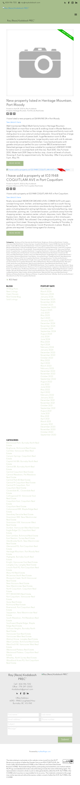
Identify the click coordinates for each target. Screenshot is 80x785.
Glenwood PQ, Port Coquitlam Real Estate (28, 186)
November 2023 (48, 355)
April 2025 (45, 318)
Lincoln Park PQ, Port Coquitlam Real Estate (19, 261)
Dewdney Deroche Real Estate (20, 253)
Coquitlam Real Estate (42, 251)
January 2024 (47, 350)
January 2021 (47, 424)
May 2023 (45, 360)
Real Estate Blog (13, 297)
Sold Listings (12, 300)
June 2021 (45, 414)
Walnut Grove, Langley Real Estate (22, 639)
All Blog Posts (12, 289)
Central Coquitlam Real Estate (44, 245)
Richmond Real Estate (20, 267)
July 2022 (45, 384)
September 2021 (48, 408)
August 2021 (46, 411)
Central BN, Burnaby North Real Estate (22, 245)
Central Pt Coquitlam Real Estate (48, 247)
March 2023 (46, 366)
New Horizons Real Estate (36, 263)
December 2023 (48, 353)
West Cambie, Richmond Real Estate (30, 272)
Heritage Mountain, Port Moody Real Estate (28, 111)
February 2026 (47, 294)
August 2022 (46, 382)
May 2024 (45, 342)
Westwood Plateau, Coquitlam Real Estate (38, 274)
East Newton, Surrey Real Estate (38, 256)
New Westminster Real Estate (54, 263)
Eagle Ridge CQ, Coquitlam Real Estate (59, 254)
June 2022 (45, 387)
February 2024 (47, 347)
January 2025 (47, 321)
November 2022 (48, 374)
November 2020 (48, 429)
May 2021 (45, 416)
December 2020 (48, 427)
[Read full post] (40, 64)
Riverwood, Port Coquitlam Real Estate (40, 267)
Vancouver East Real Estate (36, 270)
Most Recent (46, 289)
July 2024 (45, 337)
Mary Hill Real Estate (40, 261)
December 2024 (48, 323)
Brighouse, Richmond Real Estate (52, 242)
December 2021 (48, 400)
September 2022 (48, 379)
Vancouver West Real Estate (54, 270)
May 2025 (45, 315)
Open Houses (12, 294)
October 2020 (47, 432)
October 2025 (47, 305)
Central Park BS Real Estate (28, 247)
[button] (10, 3)
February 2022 (47, 395)
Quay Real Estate (14, 602)
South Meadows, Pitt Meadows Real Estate (24, 269)
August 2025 (46, 310)
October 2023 (47, 358)
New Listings (12, 292)
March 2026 (46, 292)
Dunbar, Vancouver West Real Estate (35, 254)
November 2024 (48, 326)
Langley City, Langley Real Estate (61, 260)
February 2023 (47, 368)
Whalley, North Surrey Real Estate (62, 274)
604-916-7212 (11, 3)
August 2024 (46, 334)
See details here (13, 122)
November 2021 (48, 403)
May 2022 (45, 390)
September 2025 (48, 307)
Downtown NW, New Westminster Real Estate (44, 253)
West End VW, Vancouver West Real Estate (54, 272)
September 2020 (48, 435)
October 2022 (47, 376)
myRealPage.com (44, 751)
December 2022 (48, 371)
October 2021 (46, 406)
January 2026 (47, 297)
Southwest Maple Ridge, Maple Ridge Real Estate (53, 269)
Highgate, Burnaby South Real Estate (17, 260)
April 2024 (45, 345)
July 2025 (45, 313)
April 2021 (45, 419)
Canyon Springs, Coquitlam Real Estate (36, 244)
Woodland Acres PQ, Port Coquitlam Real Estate (21, 276)
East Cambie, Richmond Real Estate (17, 256)
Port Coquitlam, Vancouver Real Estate (57, 265)
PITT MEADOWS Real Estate (36, 265)
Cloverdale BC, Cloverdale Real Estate (35, 249)
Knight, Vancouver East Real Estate (40, 260)
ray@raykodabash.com (30, 3)
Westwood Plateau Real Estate (15, 274)
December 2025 (48, 300)
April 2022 (45, 392)
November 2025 (48, 302)
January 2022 (47, 398)
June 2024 (45, 339)
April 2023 (45, 363)
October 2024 (47, 329)
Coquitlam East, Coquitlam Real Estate (23, 251)
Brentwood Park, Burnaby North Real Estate (28, 242)
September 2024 (48, 331)
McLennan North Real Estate (55, 261)
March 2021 (46, 422)
